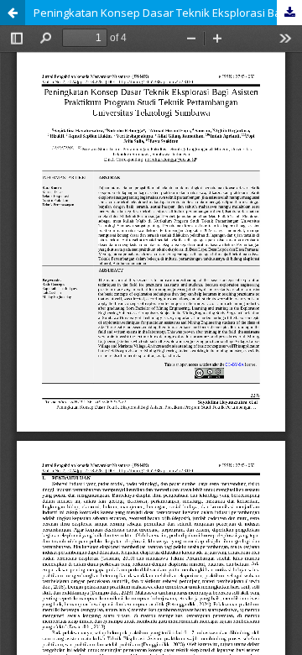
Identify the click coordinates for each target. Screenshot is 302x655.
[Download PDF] (289, 12)
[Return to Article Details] (12, 12)
